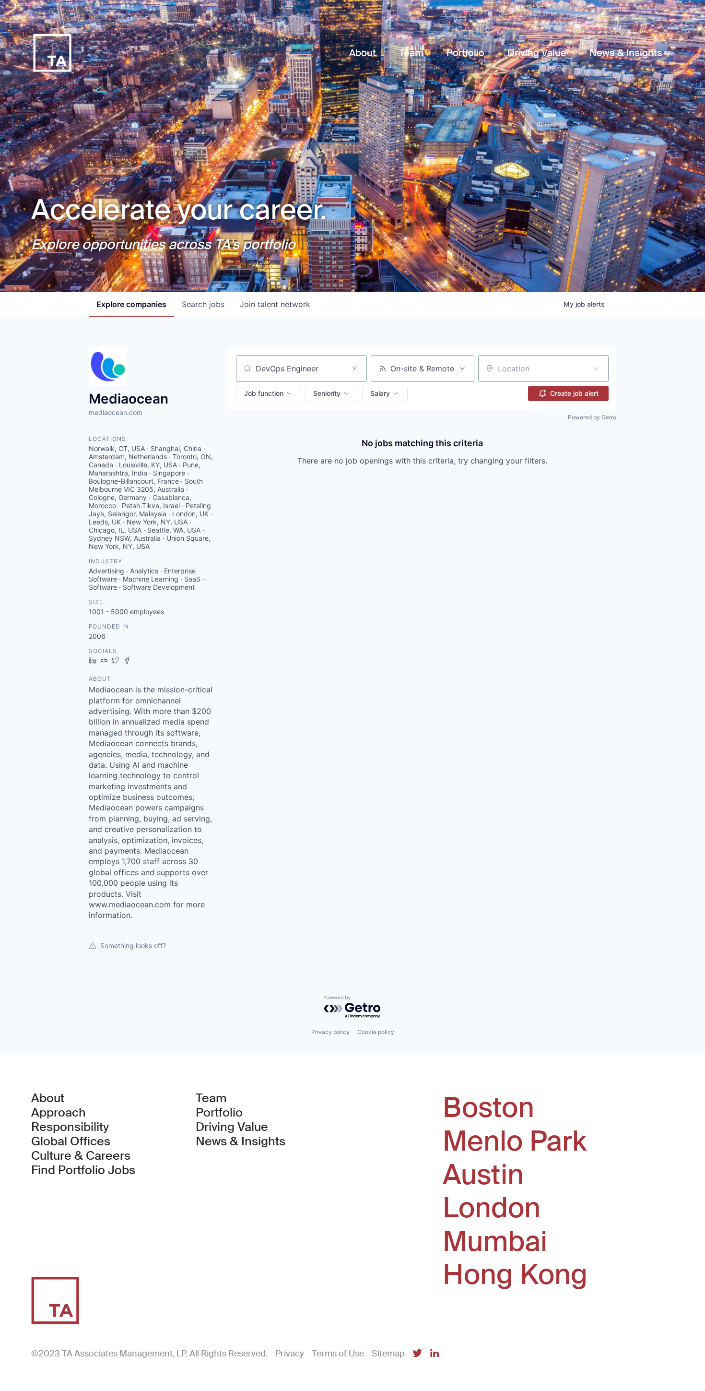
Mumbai (495, 1242)
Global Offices (70, 1141)
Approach (58, 1113)
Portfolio (219, 1113)
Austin (483, 1175)
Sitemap (388, 1353)
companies (131, 304)
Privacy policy (330, 1031)
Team (211, 1098)
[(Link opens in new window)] (417, 1354)
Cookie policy (375, 1031)
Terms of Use (338, 1353)
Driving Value (232, 1127)
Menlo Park (515, 1141)
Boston (488, 1108)
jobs (203, 304)
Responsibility (70, 1127)
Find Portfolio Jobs (83, 1170)
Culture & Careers (80, 1156)
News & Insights (240, 1141)
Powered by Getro (592, 417)
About (47, 1098)
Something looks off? (133, 945)
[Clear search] (354, 368)
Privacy (289, 1353)
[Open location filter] (596, 368)
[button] (268, 393)
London (491, 1208)
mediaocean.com (115, 412)
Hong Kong (515, 1275)
